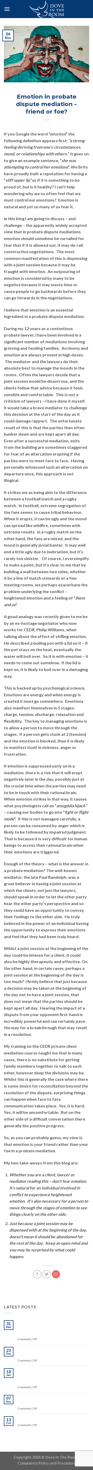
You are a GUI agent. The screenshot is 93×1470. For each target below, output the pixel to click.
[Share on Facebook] (37, 1274)
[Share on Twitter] (46, 1274)
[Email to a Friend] (56, 1274)
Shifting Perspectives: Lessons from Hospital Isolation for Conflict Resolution (52, 1375)
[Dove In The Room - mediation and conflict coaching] (46, 9)
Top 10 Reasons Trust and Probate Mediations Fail (50, 1352)
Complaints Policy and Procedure (47, 1463)
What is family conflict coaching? (48, 1418)
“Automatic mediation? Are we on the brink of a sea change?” (52, 1400)
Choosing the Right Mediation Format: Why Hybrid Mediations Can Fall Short (52, 1327)
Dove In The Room (47, 90)
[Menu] (7, 9)
